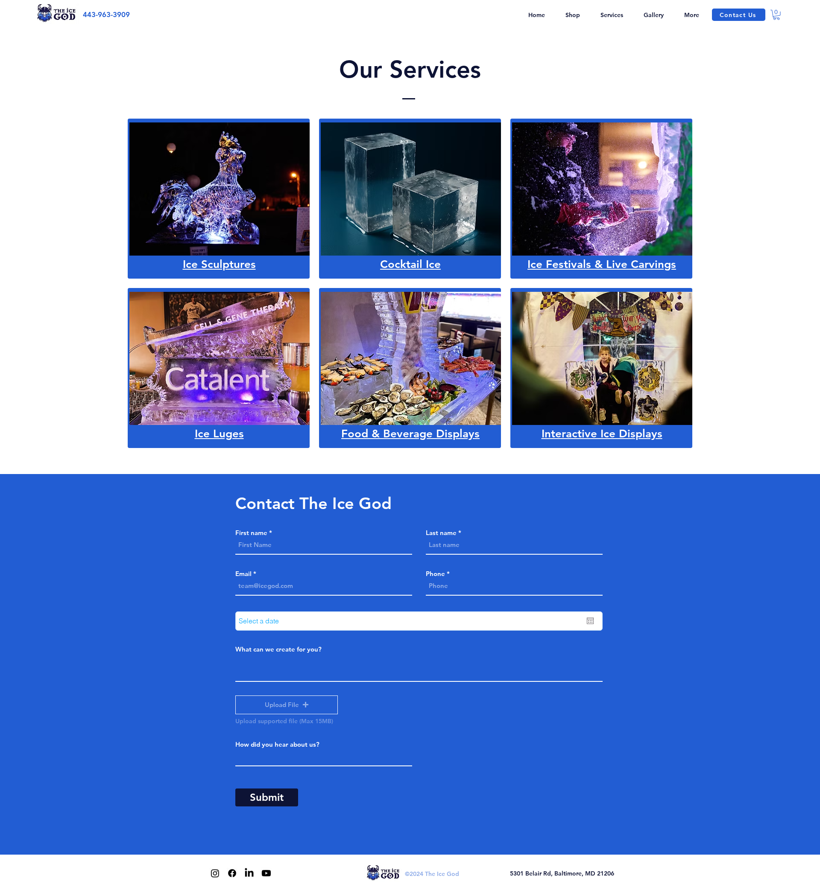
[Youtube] (266, 873)
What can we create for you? (278, 649)
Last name (441, 532)
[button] (611, 14)
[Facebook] (232, 873)
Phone (435, 573)
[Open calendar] (590, 620)
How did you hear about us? (277, 744)
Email (243, 573)
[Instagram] (215, 873)
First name (251, 532)
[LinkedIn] (249, 873)
